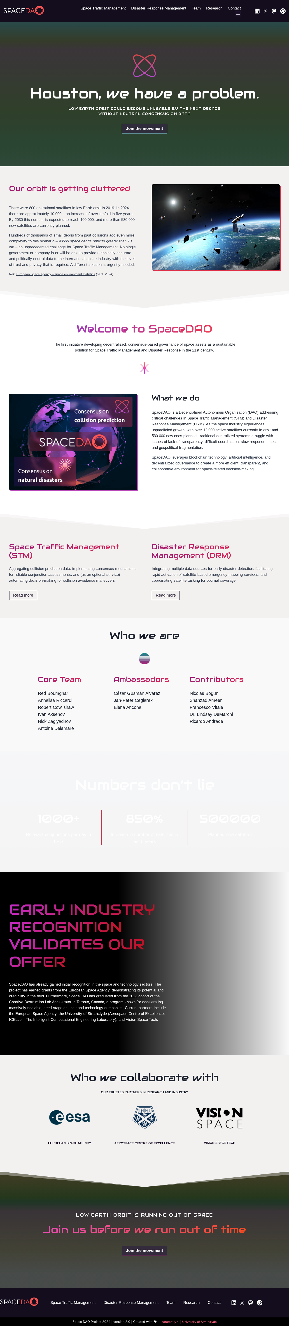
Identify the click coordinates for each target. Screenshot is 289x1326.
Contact (214, 1302)
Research (191, 1302)
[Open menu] (238, 13)
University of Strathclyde (199, 1322)
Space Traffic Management (73, 1302)
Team (170, 1302)
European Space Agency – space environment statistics (55, 274)
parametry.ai (170, 1322)
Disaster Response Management (130, 1302)
